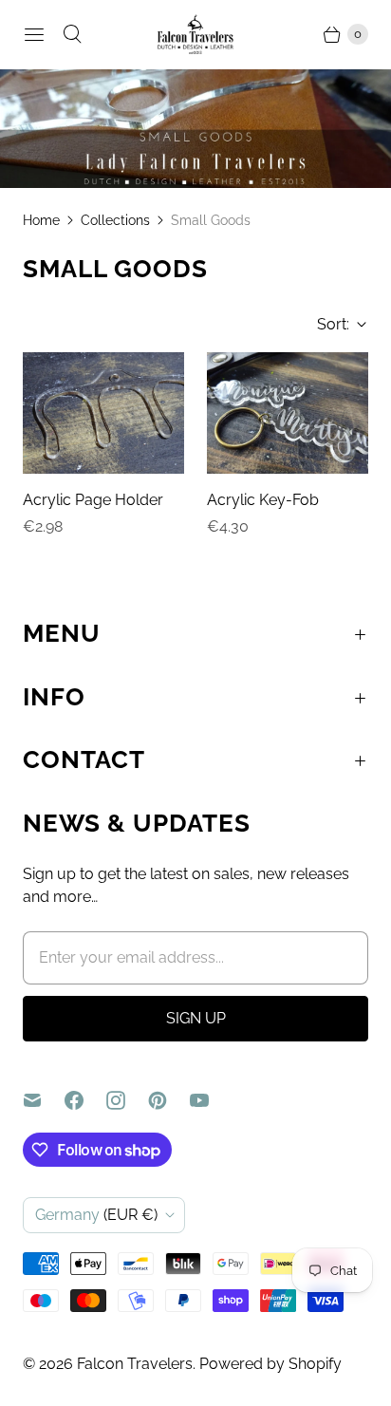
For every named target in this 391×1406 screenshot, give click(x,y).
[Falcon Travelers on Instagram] (127, 1100)
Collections (115, 220)
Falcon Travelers (135, 1364)
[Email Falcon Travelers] (44, 1100)
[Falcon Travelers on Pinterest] (169, 1100)
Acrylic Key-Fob (263, 500)
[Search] (72, 34)
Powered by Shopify (270, 1364)
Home (41, 220)
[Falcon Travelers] (195, 34)
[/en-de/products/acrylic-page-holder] (103, 413)
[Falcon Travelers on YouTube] (211, 1100)
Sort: (327, 324)
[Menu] (34, 34)
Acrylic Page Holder (93, 500)
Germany (96, 1215)
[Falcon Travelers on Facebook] (85, 1100)
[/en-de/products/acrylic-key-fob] (287, 413)
